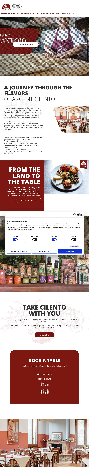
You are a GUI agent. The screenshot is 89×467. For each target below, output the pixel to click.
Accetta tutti (70, 251)
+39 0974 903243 (46, 374)
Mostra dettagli (74, 246)
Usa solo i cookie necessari (19, 251)
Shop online (44, 335)
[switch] (34, 239)
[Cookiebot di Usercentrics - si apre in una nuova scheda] (74, 214)
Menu (43, 13)
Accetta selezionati (44, 251)
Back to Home (50, 13)
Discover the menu (25, 44)
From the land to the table (10, 13)
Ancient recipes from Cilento (30, 13)
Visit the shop (61, 13)
